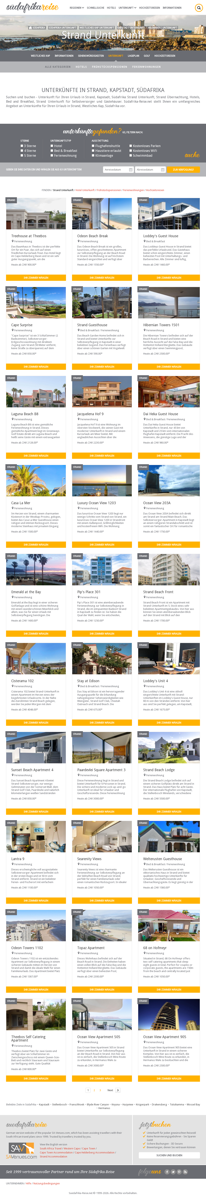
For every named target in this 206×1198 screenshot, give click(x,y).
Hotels (111, 7)
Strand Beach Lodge (159, 770)
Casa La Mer (20, 503)
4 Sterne (30, 151)
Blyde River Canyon (98, 1104)
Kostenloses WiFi (145, 151)
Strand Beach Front (158, 592)
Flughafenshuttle (107, 146)
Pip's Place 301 (89, 592)
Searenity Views (89, 859)
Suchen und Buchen (169, 1155)
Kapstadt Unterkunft (131, 27)
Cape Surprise (21, 325)
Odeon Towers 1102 (27, 948)
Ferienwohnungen (146, 66)
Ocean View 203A (157, 503)
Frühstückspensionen (109, 66)
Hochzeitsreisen (149, 7)
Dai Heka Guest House (160, 414)
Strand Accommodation (53, 1156)
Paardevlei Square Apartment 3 (101, 770)
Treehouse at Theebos (28, 236)
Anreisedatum (130, 169)
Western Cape (72, 1148)
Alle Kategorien (58, 66)
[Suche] (199, 8)
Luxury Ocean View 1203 (96, 503)
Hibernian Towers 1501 (161, 325)
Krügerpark (142, 1104)
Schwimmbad (142, 155)
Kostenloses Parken (147, 146)
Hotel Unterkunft (85, 190)
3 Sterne (30, 146)
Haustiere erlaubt (108, 151)
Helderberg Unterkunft (162, 27)
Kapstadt (44, 1104)
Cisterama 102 (22, 681)
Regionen (75, 7)
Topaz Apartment (91, 948)
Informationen (172, 7)
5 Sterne (30, 155)
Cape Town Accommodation (56, 1152)
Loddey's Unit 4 (155, 681)
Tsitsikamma (177, 1104)
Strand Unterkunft (63, 190)
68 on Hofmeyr (155, 948)
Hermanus (104, 1108)
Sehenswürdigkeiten (91, 55)
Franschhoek (77, 1104)
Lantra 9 (17, 859)
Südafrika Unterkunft (62, 27)
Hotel (58, 146)
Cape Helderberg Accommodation (94, 1152)
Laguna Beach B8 (24, 414)
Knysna (116, 1104)
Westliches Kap (40, 55)
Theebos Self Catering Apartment (28, 1038)
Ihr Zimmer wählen (36, 277)
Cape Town (88, 1148)
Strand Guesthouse (92, 325)
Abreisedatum (162, 169)
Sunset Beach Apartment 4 (32, 770)
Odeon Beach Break (92, 236)
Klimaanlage (104, 155)
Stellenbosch (59, 1104)
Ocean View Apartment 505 (98, 1037)
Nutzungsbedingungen (46, 1183)
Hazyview (128, 1104)
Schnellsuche (95, 7)
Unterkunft (126, 7)
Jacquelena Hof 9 (90, 414)
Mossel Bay (193, 1104)
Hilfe (28, 1183)
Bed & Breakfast (65, 151)
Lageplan (133, 55)
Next (110, 1090)
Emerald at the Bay (26, 592)
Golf (147, 55)
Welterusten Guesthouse (162, 859)
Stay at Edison (88, 681)
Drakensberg (159, 1104)
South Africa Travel (51, 1148)
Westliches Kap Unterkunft (97, 27)
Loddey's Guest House (160, 236)
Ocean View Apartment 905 (164, 1037)
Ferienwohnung (65, 155)
